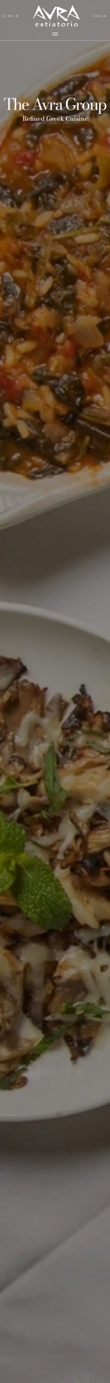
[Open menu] (55, 34)
